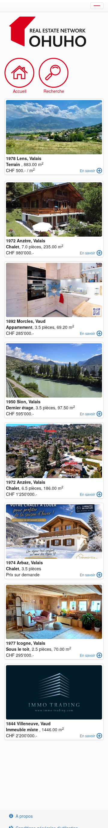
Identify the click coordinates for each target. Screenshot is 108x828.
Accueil (19, 91)
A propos (24, 816)
